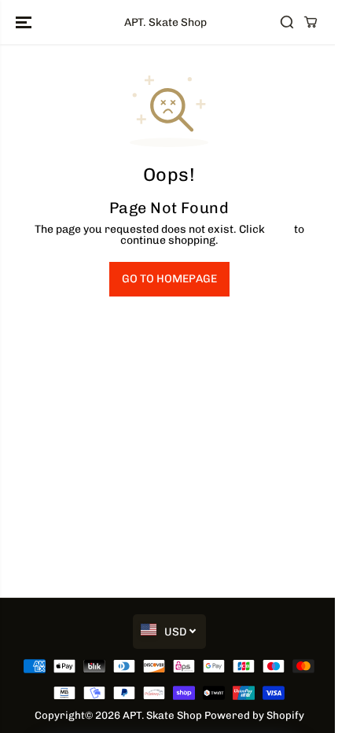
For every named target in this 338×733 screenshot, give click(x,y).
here (279, 229)
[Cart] (310, 22)
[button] (25, 22)
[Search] (287, 22)
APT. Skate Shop (162, 715)
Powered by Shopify (254, 715)
